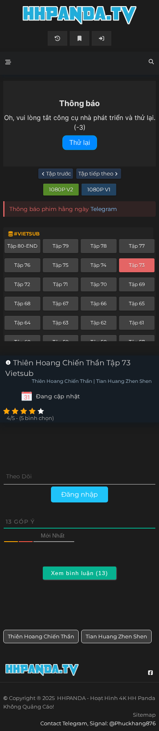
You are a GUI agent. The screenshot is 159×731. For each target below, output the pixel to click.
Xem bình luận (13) (79, 573)
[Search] (151, 62)
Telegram (104, 209)
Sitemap (144, 714)
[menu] (8, 63)
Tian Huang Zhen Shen (116, 636)
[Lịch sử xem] (57, 38)
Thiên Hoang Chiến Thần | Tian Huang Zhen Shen (92, 381)
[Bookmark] (79, 38)
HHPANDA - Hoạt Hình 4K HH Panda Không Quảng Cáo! (79, 15)
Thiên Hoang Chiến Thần (41, 636)
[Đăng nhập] (101, 38)
